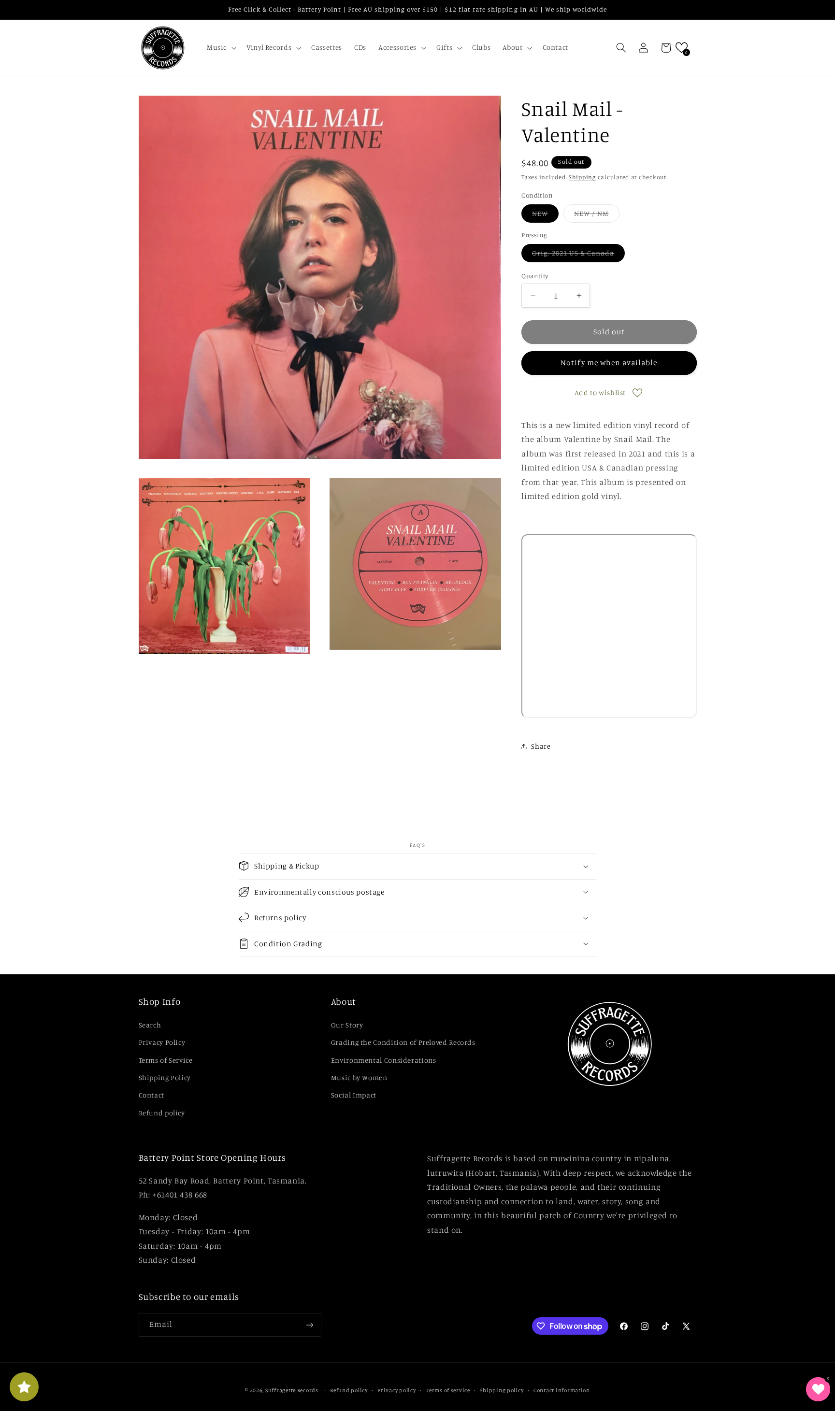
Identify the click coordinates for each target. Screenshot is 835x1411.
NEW (545, 216)
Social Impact (353, 1095)
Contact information (561, 1390)
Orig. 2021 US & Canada (578, 255)
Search (150, 1024)
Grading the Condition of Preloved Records (403, 1042)
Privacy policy (396, 1390)
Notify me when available (609, 362)
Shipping (582, 177)
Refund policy (162, 1112)
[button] (220, 47)
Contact (151, 1095)
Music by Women (359, 1077)
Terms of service (448, 1390)
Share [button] (540, 746)
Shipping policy (501, 1390)
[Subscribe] (309, 1325)
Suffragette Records (291, 1390)
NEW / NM (596, 216)
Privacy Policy (162, 1042)
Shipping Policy (165, 1077)
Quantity (534, 276)
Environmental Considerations (383, 1059)
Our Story (347, 1024)
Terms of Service (166, 1059)
